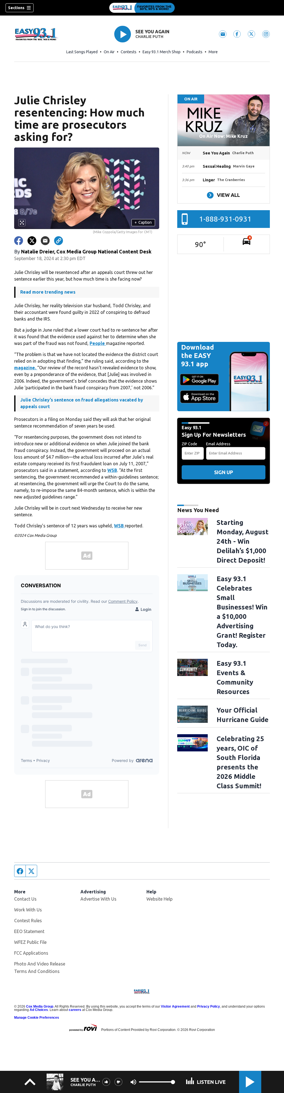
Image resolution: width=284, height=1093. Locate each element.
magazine (24, 367)
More (213, 52)
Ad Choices (39, 1010)
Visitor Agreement (175, 1006)
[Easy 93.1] (142, 7)
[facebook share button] (18, 240)
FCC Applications (31, 952)
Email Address (218, 444)
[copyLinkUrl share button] (58, 240)
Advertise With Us (98, 898)
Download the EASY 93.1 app (197, 356)
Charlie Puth (149, 36)
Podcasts (194, 52)
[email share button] (45, 240)
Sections (16, 8)
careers (75, 1010)
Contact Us (25, 898)
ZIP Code (189, 444)
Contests (128, 52)
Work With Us (28, 909)
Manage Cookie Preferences (36, 1018)
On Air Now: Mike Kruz (223, 136)
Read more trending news (47, 291)
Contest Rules (28, 920)
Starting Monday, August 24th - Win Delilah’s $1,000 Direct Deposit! (242, 541)
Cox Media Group (39, 1006)
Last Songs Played (82, 52)
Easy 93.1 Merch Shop (162, 52)
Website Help (159, 898)
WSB (112, 470)
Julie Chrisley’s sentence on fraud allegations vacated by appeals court (81, 403)
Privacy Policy (208, 1006)
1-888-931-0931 (225, 219)
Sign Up (223, 472)
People (98, 343)
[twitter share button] (31, 240)
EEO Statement (29, 931)
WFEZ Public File (30, 942)
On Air (109, 52)
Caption (143, 222)
